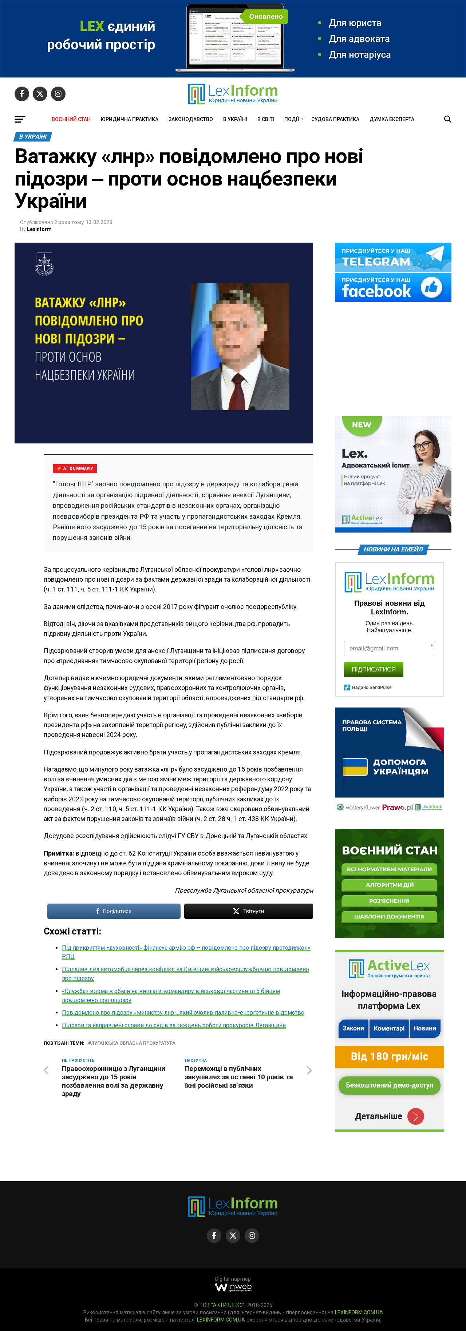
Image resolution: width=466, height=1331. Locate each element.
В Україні (235, 119)
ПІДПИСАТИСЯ (374, 669)
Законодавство (191, 119)
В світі (265, 119)
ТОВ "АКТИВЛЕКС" (222, 1305)
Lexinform (39, 229)
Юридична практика (129, 119)
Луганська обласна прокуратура (133, 1043)
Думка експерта (392, 119)
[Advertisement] (393, 359)
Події (291, 119)
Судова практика (335, 119)
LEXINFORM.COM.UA (359, 1313)
